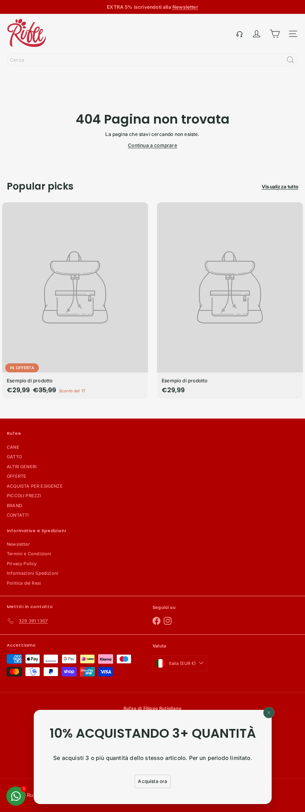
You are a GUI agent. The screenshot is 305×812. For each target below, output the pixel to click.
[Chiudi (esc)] (268, 712)
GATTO (14, 456)
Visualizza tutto (280, 187)
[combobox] (152, 60)
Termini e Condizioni (29, 553)
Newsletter (18, 544)
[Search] (290, 60)
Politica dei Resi (24, 583)
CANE (13, 447)
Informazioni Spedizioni (32, 573)
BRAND (14, 505)
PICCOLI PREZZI (24, 495)
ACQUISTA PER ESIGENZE (35, 486)
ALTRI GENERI (22, 466)
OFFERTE (16, 476)
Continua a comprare (152, 145)
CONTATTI (18, 515)
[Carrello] (275, 33)
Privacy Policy (22, 563)
